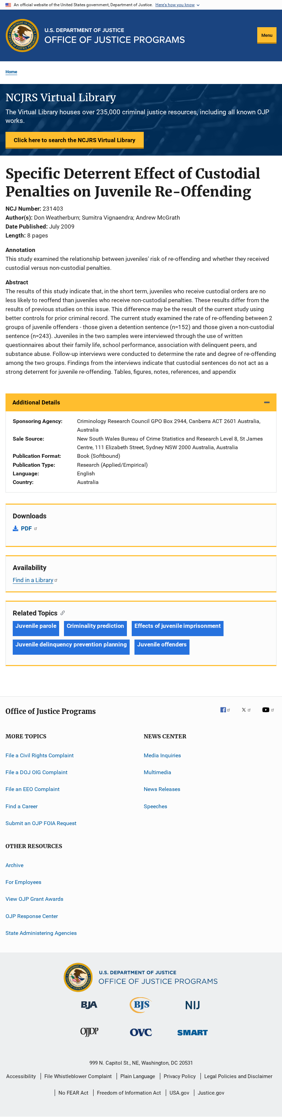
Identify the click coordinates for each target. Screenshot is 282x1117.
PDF (27, 528)
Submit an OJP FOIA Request (41, 823)
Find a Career (21, 806)
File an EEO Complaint (32, 789)
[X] (248, 714)
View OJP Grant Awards (34, 899)
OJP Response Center (32, 916)
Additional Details (36, 402)
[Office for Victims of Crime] (141, 1037)
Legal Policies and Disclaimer (238, 1076)
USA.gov (179, 1093)
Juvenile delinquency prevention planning (71, 644)
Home (11, 71)
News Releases (162, 789)
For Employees (23, 882)
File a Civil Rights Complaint (40, 755)
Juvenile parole (35, 625)
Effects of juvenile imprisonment (177, 625)
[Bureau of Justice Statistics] (141, 1014)
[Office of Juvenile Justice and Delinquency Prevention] (89, 1038)
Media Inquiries (162, 755)
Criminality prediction (95, 625)
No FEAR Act (73, 1093)
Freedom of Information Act (129, 1093)
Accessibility (21, 1076)
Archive (14, 865)
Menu (266, 35)
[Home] (115, 35)
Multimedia (157, 772)
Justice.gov (211, 1093)
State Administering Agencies (41, 933)
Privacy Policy (180, 1076)
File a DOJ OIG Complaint (36, 772)
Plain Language (137, 1076)
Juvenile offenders (162, 644)
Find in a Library (33, 580)
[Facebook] (228, 714)
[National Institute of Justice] (192, 1010)
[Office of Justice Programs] (22, 35)
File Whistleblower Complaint (78, 1076)
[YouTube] (269, 714)
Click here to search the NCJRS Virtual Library (74, 140)
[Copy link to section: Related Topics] (61, 612)
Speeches (155, 806)
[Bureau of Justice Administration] (89, 1010)
